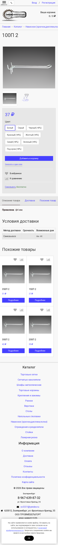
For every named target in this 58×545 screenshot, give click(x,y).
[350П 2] (13, 274)
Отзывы (28, 466)
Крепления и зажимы (29, 395)
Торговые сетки (29, 374)
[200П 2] (40, 324)
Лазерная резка (29, 437)
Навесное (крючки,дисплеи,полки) (29, 421)
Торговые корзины (29, 390)
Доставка (30, 200)
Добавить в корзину (29, 158)
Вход (34, 2)
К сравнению (16, 178)
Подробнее (13, 300)
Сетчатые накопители (29, 379)
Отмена (13, 297)
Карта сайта (28, 482)
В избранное (16, 173)
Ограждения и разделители (29, 427)
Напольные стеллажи (29, 416)
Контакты (28, 471)
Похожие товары (49, 200)
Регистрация (48, 2)
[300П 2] (13, 324)
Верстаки (29, 406)
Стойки (29, 432)
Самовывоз (10, 187)
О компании (28, 450)
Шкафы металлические (29, 385)
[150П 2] (40, 274)
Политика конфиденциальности (28, 477)
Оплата (28, 461)
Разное (29, 400)
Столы (29, 411)
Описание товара (11, 200)
